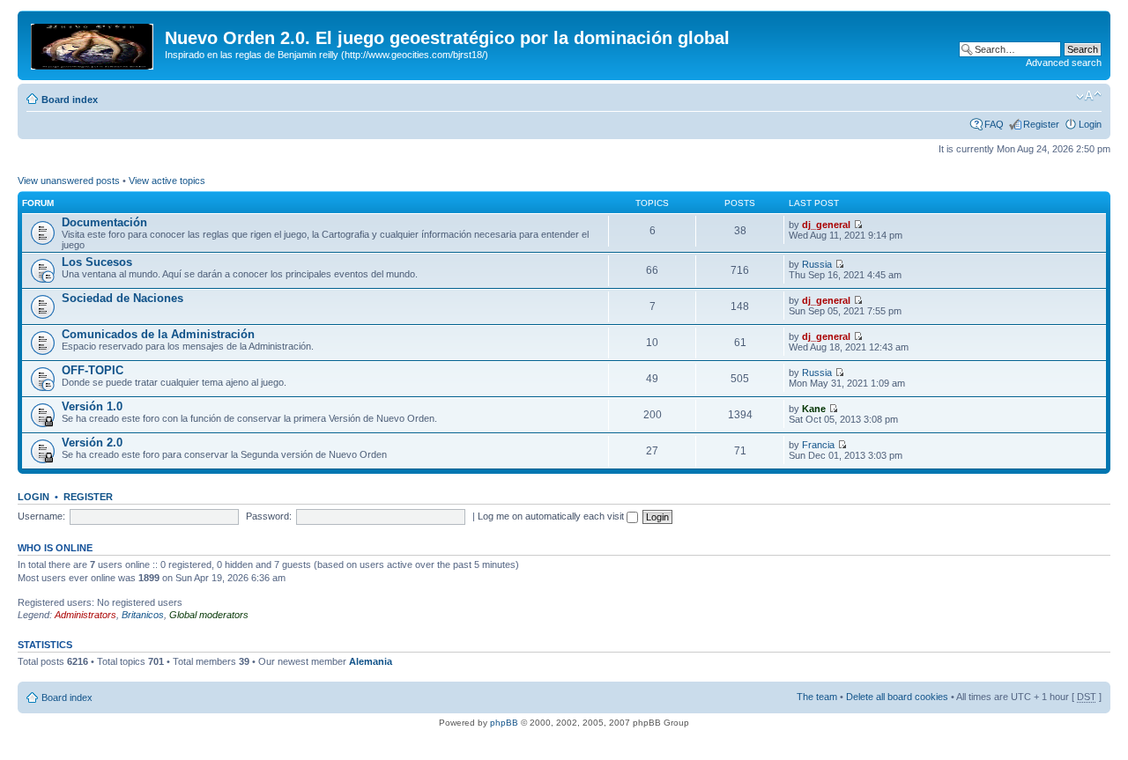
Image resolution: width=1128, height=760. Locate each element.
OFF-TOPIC (92, 370)
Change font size (1089, 96)
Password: (269, 516)
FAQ (994, 124)
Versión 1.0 (92, 406)
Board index (69, 99)
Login (1090, 124)
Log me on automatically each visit (552, 516)
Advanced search (1064, 62)
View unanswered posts (69, 180)
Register (1041, 124)
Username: (41, 516)
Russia (817, 264)
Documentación (104, 222)
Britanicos (143, 614)
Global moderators (209, 614)
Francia (818, 444)
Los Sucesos (97, 262)
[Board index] (93, 43)
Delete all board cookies (897, 696)
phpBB (504, 722)
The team (817, 696)
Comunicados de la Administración (158, 334)
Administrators (85, 614)
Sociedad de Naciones (122, 298)
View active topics (167, 180)
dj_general (826, 224)
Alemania (370, 661)
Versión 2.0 (92, 442)
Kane (814, 408)
